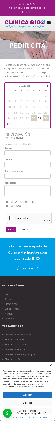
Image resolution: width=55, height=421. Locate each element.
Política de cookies (13, 417)
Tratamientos (11, 304)
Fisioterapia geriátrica (15, 349)
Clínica (8, 299)
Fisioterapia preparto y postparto (20, 354)
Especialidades (12, 309)
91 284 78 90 (29, 4)
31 (9, 124)
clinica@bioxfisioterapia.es (28, 8)
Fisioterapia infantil (13, 359)
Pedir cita (27, 12)
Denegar (27, 403)
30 (46, 118)
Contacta (27, 269)
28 (33, 118)
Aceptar (27, 395)
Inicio (7, 294)
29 (40, 118)
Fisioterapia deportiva (15, 339)
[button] (50, 365)
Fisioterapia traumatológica (18, 335)
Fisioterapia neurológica (16, 344)
